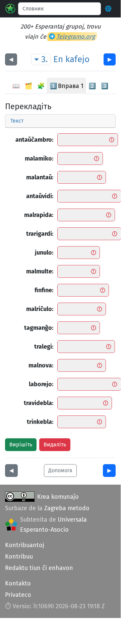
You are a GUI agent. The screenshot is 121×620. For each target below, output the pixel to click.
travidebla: (38, 403)
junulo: (44, 252)
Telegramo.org (75, 36)
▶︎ (110, 59)
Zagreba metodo (66, 508)
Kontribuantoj (24, 545)
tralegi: (43, 346)
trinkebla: (40, 422)
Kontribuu (19, 556)
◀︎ (11, 59)
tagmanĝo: (38, 327)
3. (44, 59)
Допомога (60, 470)
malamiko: (39, 158)
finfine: (44, 290)
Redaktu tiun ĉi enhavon (39, 568)
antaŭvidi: (39, 196)
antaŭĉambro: (34, 139)
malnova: (40, 365)
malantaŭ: (39, 177)
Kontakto (18, 583)
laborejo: (41, 384)
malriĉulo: (39, 309)
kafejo (77, 59)
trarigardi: (39, 233)
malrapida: (38, 215)
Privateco (18, 595)
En (58, 59)
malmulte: (39, 271)
